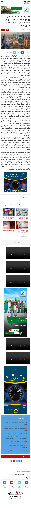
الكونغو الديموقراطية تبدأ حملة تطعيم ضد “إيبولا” (15, 451)
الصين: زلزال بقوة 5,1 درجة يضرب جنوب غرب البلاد (16, 442)
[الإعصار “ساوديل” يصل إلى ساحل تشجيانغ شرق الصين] (22, 212)
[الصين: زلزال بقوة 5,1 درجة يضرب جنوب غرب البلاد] (9, 225)
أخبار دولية (3, 29)
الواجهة (7, 29)
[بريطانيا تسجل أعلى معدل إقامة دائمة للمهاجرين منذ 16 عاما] (9, 212)
